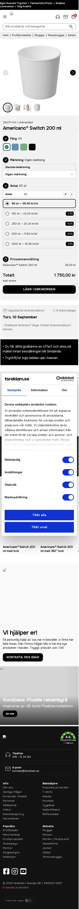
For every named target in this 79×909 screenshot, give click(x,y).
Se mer (10, 713)
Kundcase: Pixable (15, 796)
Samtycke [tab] (14, 390)
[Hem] (20, 17)
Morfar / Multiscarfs (56, 839)
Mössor (47, 834)
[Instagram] (14, 871)
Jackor (47, 848)
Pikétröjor (9, 857)
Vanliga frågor (12, 792)
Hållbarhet (9, 805)
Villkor (7, 809)
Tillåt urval (39, 527)
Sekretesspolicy (13, 814)
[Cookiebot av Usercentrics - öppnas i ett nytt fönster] (56, 378)
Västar (47, 852)
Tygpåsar (49, 805)
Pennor (8, 848)
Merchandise (11, 834)
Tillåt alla (39, 515)
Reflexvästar (51, 814)
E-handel (8, 887)
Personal (9, 800)
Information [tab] (39, 390)
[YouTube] (23, 871)
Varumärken (11, 818)
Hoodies (48, 800)
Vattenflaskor (51, 809)
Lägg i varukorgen (39, 289)
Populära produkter (56, 787)
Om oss (8, 787)
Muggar (40, 35)
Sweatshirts (50, 843)
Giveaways (10, 843)
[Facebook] (6, 871)
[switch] (68, 472)
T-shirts (47, 792)
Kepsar (47, 796)
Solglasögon (11, 852)
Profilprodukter (21, 35)
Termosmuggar (52, 857)
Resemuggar (56, 35)
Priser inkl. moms (14, 900)
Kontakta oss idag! (22, 657)
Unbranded (26, 122)
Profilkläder (10, 830)
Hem (6, 35)
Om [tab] (64, 390)
